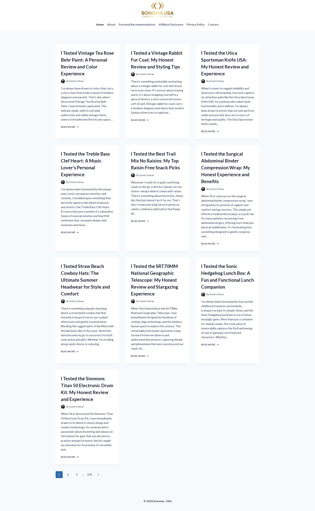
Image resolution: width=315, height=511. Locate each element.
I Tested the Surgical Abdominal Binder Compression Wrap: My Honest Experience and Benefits (225, 167)
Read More (70, 127)
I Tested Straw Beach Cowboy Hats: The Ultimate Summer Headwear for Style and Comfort (85, 279)
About (111, 24)
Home (100, 24)
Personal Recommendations (137, 24)
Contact (213, 24)
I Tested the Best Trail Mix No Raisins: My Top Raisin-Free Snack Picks (155, 160)
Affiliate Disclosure (171, 24)
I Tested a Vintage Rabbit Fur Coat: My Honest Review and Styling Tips (156, 59)
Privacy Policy (196, 24)
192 (89, 474)
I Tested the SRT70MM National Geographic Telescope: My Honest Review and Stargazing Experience (154, 279)
